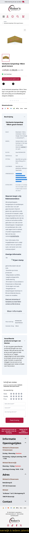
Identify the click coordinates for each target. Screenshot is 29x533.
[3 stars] (16, 393)
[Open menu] (3, 16)
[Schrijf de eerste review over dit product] (14, 101)
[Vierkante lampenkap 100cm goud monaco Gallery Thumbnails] (6, 58)
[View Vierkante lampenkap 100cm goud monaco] (6, 58)
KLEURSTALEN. (14, 236)
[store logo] (14, 8)
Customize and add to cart (11, 79)
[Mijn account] (7, 16)
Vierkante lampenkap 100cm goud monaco (13, 23)
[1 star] (11, 393)
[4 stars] (19, 393)
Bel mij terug (16, 304)
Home (5, 21)
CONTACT (23, 147)
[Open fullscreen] (14, 40)
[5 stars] (21, 393)
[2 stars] (13, 393)
